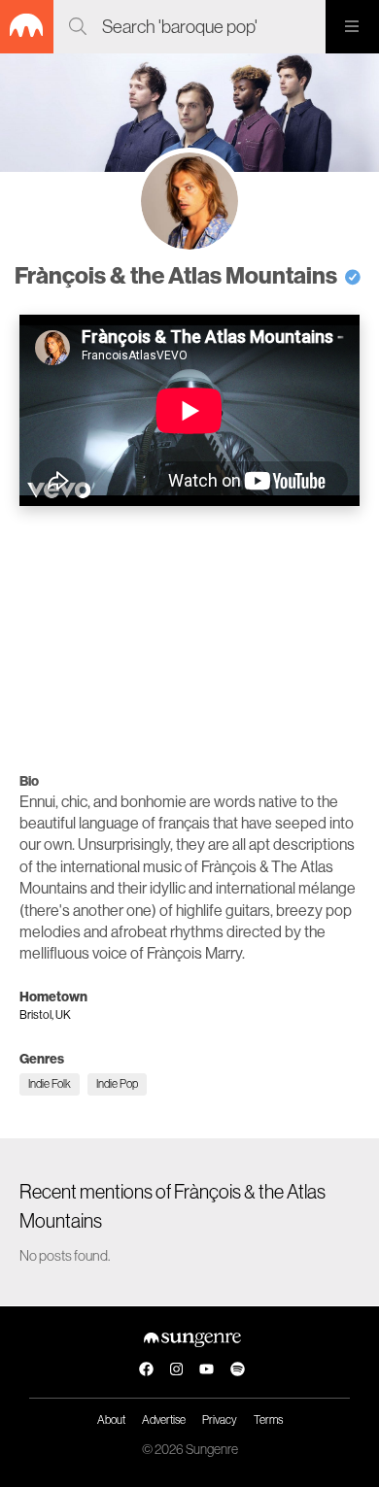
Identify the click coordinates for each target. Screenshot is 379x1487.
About (111, 1420)
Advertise (164, 1420)
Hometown (53, 997)
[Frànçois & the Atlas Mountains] (189, 201)
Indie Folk (49, 1084)
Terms (268, 1420)
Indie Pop (117, 1084)
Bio (29, 781)
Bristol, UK (45, 1015)
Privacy (219, 1420)
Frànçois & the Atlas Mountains (178, 275)
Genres (41, 1059)
